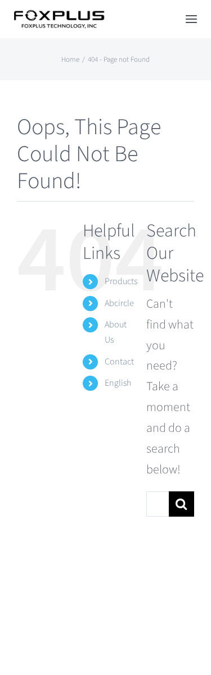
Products (121, 281)
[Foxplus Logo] (58, 16)
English (118, 383)
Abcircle (119, 303)
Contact (119, 361)
